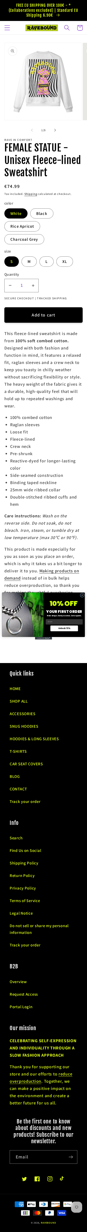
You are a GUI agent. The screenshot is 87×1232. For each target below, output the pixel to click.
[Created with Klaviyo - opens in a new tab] (43, 638)
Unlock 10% (64, 628)
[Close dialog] (82, 595)
